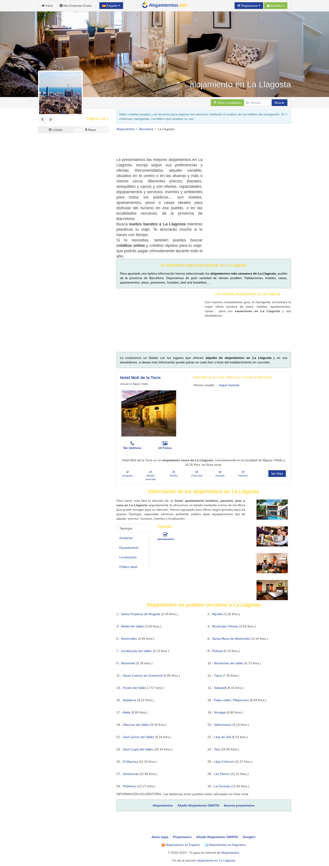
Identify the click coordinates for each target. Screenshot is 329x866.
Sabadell (220, 688)
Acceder (276, 5)
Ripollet (217, 614)
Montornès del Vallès (229, 663)
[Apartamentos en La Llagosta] (165, 534)
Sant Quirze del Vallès (138, 737)
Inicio (49, 5)
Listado (57, 129)
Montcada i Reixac (225, 626)
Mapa (91, 129)
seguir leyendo (229, 385)
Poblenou (129, 786)
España (112, 5)
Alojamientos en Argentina (227, 845)
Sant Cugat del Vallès (138, 749)
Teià (217, 749)
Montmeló (128, 663)
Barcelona (146, 129)
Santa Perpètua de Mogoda (140, 614)
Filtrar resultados (228, 102)
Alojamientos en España (182, 845)
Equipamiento (129, 547)
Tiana (218, 675)
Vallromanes (222, 724)
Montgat (220, 712)
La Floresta (222, 786)
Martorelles (129, 638)
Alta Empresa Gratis (77, 5)
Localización (128, 557)
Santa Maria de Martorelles (231, 638)
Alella (126, 712)
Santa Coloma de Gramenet (142, 675)
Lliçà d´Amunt (223, 761)
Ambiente (126, 538)
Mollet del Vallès (132, 626)
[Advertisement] (197, 146)
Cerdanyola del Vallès (136, 651)
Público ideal (128, 567)
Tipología (125, 528)
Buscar (279, 102)
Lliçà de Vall (222, 737)
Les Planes (222, 774)
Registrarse (249, 5)
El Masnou (130, 761)
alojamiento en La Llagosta (216, 860)
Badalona (129, 700)
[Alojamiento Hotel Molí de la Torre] (148, 413)
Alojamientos (125, 129)
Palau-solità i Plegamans (231, 700)
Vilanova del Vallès (136, 724)
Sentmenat (130, 774)
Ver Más (277, 473)
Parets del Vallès (134, 688)
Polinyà (217, 651)
